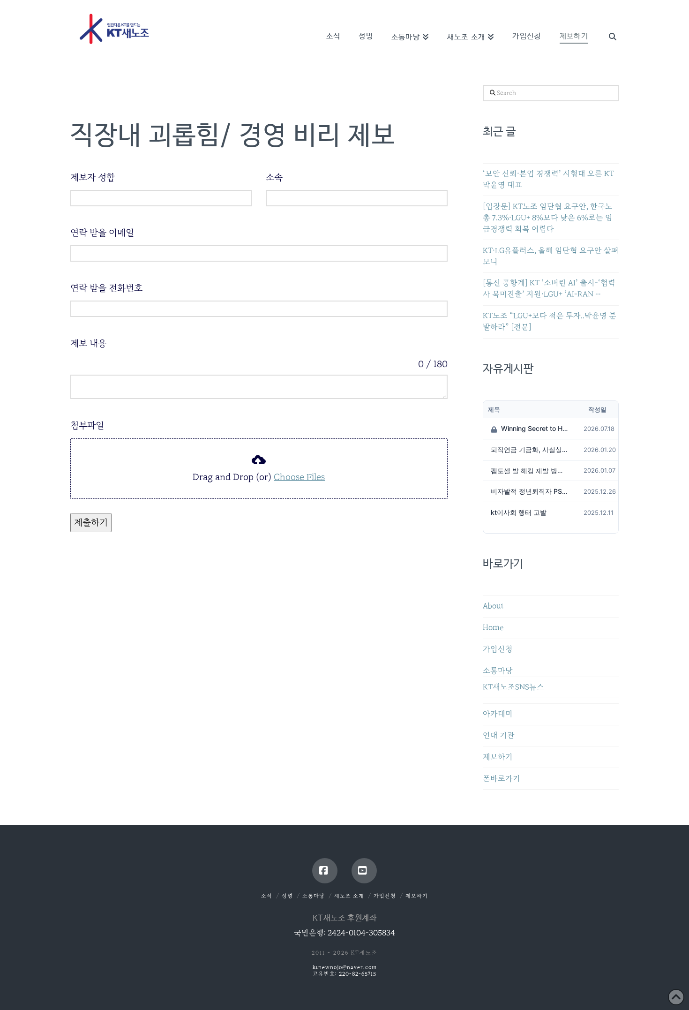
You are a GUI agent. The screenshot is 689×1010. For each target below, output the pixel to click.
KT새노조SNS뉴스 (513, 687)
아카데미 (498, 714)
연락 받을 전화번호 (106, 288)
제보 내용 (88, 343)
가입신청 (498, 649)
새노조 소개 (349, 895)
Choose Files (299, 477)
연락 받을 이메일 (102, 232)
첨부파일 (87, 425)
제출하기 (91, 522)
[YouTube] (364, 870)
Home (493, 628)
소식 (266, 895)
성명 (287, 895)
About (493, 606)
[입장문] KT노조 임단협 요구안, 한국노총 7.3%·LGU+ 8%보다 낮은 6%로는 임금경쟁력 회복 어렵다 (548, 218)
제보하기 (498, 757)
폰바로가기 (501, 779)
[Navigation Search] (608, 23)
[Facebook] (324, 870)
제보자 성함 (92, 177)
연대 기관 (499, 735)
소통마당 (498, 671)
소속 (274, 177)
